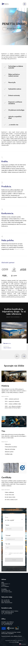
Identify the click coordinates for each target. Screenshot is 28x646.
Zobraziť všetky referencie (13, 317)
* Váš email (7, 535)
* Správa (7, 525)
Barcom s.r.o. (7, 343)
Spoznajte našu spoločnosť (14, 28)
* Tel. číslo (7, 544)
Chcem (6, 517)
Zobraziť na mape (19, 249)
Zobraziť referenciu (7, 347)
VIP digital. (17, 642)
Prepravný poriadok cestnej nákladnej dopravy (11, 636)
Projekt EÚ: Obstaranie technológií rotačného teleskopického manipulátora (11, 632)
